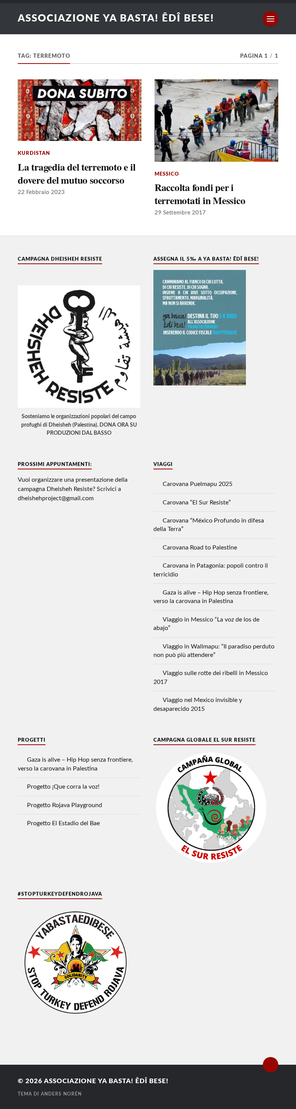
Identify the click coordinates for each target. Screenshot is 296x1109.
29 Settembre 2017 (180, 213)
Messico (167, 174)
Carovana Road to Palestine (200, 547)
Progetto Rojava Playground (64, 805)
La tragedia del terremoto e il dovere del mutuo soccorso (76, 173)
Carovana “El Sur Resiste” (197, 502)
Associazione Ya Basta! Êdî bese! (116, 18)
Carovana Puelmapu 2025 (197, 484)
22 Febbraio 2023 (41, 192)
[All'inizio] (270, 1064)
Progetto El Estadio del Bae (63, 823)
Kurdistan (34, 153)
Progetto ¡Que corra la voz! (63, 787)
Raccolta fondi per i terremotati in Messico (200, 194)
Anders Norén (61, 1094)
